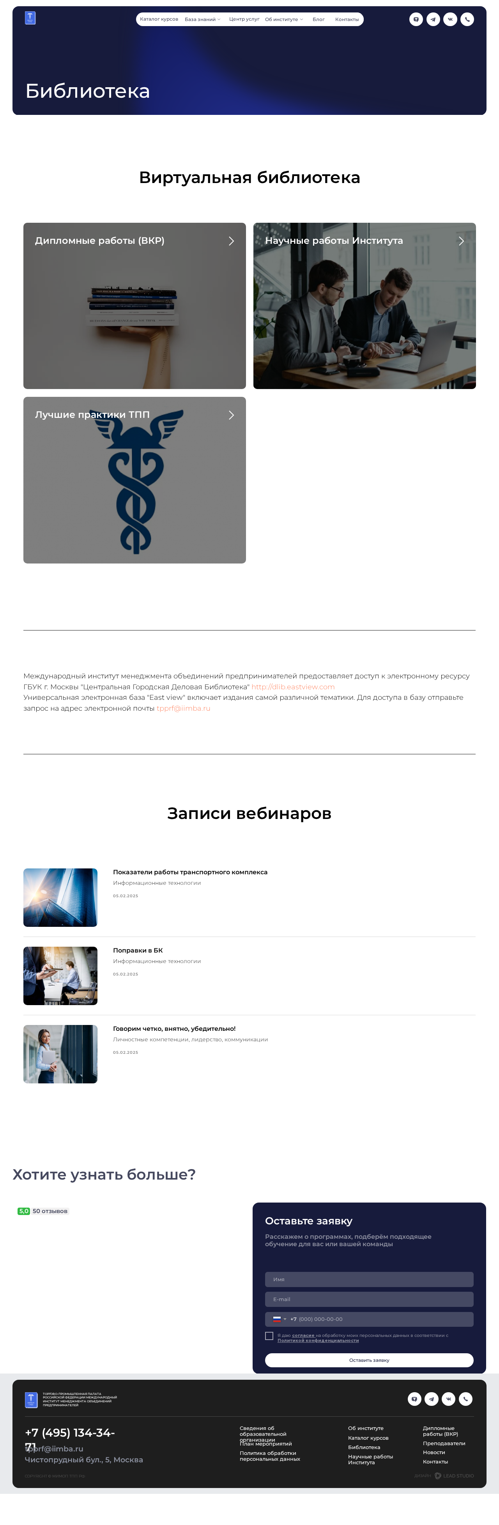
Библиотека (364, 1447)
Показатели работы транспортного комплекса (190, 872)
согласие (304, 1335)
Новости (434, 1452)
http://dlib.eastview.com (293, 687)
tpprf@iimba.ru (184, 708)
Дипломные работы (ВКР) (100, 240)
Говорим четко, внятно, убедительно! (174, 1028)
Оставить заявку (369, 1360)
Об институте (366, 1428)
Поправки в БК (138, 950)
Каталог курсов (368, 1438)
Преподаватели (444, 1443)
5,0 (23, 1211)
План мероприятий (266, 1444)
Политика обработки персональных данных (270, 1456)
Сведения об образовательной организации (263, 1434)
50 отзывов (50, 1211)
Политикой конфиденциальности (318, 1340)
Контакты (435, 1462)
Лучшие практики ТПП (92, 414)
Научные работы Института (334, 240)
